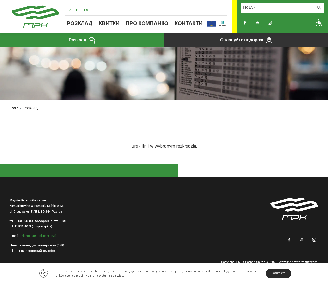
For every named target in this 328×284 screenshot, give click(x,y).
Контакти (189, 23)
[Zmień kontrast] (282, 22)
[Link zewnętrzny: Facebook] (245, 22)
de (78, 10)
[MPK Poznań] (35, 16)
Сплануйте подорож (242, 40)
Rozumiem (278, 273)
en (86, 10)
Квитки (109, 23)
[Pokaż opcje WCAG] (318, 22)
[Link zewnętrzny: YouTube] (257, 22)
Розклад (79, 23)
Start (14, 108)
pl (70, 10)
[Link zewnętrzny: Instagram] (270, 22)
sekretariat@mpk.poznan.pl (38, 236)
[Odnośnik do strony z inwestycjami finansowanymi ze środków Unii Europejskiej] (211, 23)
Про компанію (147, 23)
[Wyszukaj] (319, 8)
